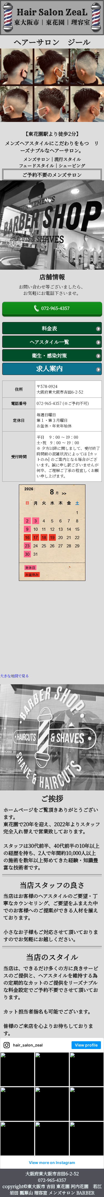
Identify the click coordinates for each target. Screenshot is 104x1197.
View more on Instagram (52, 1162)
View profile (86, 1045)
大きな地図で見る (14, 675)
